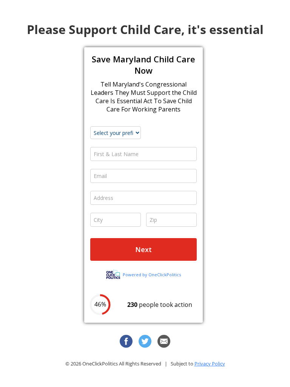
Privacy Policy (209, 363)
